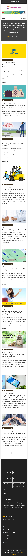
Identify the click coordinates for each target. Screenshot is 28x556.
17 (4, 484)
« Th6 (4, 493)
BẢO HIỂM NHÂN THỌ (9, 519)
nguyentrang (11, 62)
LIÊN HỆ (19, 550)
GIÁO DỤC (7, 529)
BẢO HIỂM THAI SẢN (9, 526)
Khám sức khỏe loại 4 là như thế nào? (14, 230)
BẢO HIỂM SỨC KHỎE (9, 523)
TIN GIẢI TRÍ (7, 539)
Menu (4, 18)
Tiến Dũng (10, 309)
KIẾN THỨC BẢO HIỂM (7, 60)
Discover (4, 82)
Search (23, 18)
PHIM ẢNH (7, 536)
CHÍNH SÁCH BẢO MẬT (12, 550)
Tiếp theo (19, 453)
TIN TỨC (6, 542)
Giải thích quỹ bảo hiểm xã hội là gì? (13, 105)
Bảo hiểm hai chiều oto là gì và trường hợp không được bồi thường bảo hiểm (13, 313)
